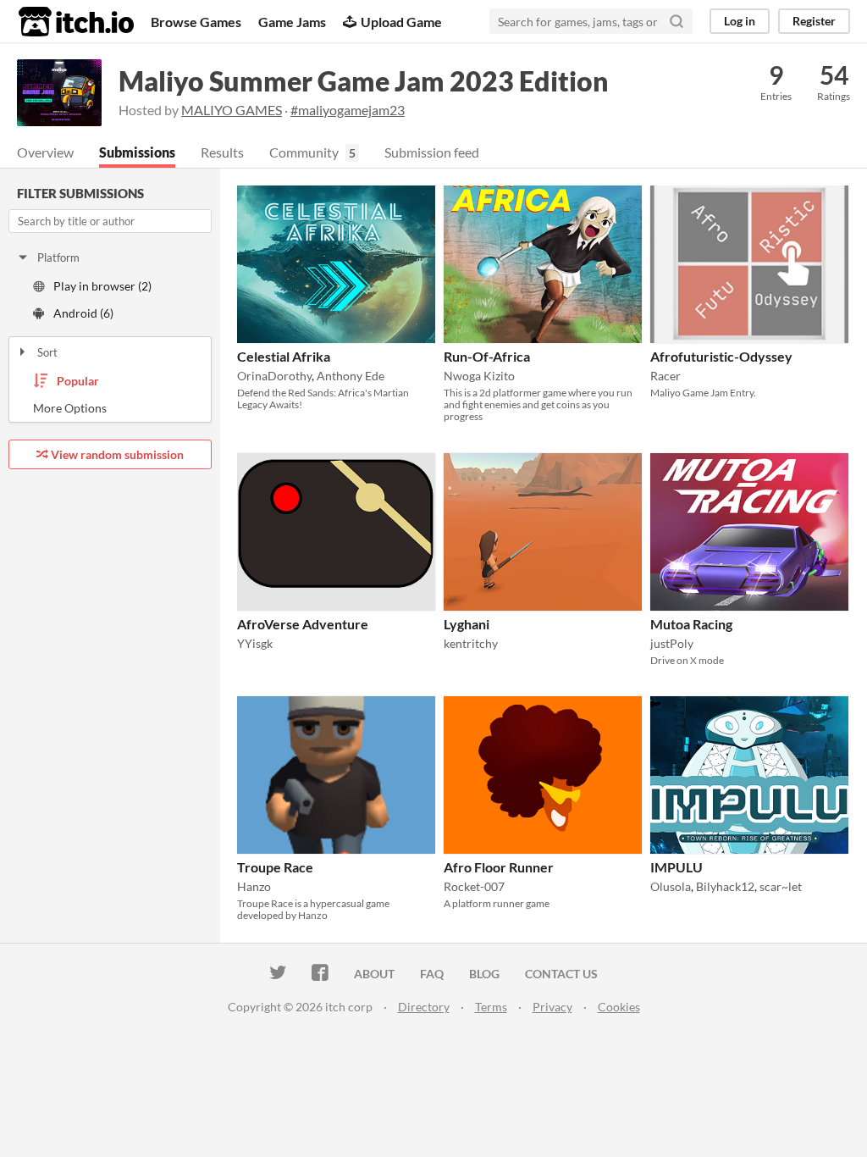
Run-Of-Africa (487, 356)
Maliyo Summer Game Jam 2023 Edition (364, 80)
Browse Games (196, 22)
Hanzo (254, 886)
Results (222, 152)
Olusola (670, 886)
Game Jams (292, 22)
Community (304, 152)
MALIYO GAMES (231, 110)
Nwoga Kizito (479, 375)
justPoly (671, 643)
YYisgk (255, 643)
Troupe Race (275, 867)
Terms (491, 1006)
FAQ (432, 973)
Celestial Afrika (283, 356)
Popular (78, 381)
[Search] (676, 21)
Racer (665, 375)
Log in (739, 21)
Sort (47, 352)
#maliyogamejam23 (347, 110)
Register (814, 21)
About (374, 973)
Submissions (137, 152)
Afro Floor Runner (499, 867)
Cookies (619, 1006)
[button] (417, 201)
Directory (424, 1006)
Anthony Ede (350, 375)
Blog (484, 973)
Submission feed (431, 152)
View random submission (117, 454)
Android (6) (83, 313)
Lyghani (466, 624)
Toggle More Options (110, 408)
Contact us (561, 973)
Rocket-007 (474, 886)
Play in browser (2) (102, 286)
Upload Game (401, 22)
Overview (45, 152)
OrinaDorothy (274, 375)
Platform (58, 257)
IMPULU (676, 867)
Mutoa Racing (691, 624)
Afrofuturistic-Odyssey (721, 356)
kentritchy (471, 643)
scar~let (780, 886)
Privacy (552, 1006)
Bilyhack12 (725, 886)
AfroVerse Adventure (302, 624)
